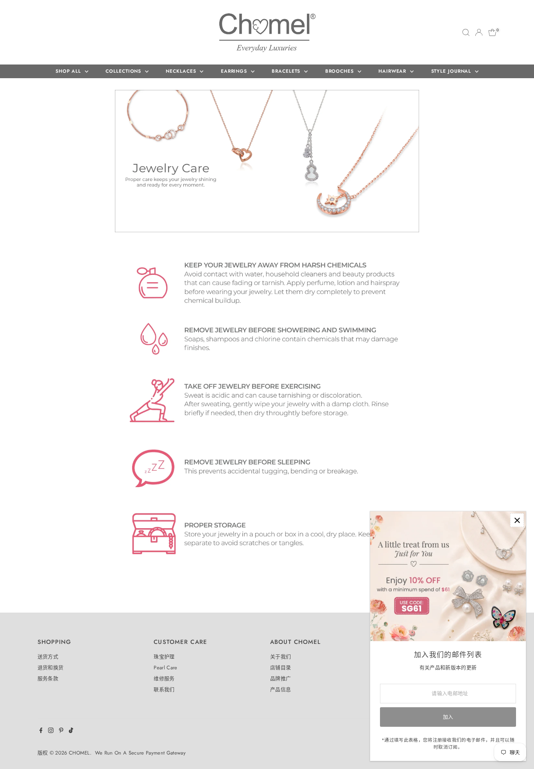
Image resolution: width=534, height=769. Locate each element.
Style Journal (452, 71)
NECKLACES (182, 71)
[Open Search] (465, 32)
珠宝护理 (164, 656)
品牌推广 (280, 678)
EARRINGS (235, 71)
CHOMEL (79, 752)
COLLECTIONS (124, 71)
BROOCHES (340, 71)
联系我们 (164, 689)
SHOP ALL (69, 71)
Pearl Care (165, 667)
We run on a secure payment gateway (140, 752)
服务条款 (48, 678)
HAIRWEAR (393, 71)
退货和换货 (51, 667)
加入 (448, 717)
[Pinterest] (61, 731)
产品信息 (280, 689)
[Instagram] (51, 731)
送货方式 (48, 656)
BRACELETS (287, 71)
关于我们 (280, 656)
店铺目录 (280, 667)
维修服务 (164, 678)
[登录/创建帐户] (478, 32)
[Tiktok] (71, 731)
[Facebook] (41, 731)
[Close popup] (517, 520)
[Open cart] (492, 32)
